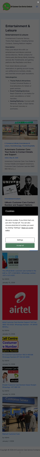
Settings (20, 240)
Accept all (20, 245)
